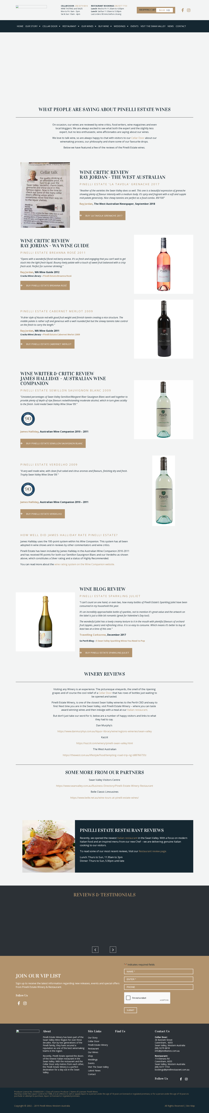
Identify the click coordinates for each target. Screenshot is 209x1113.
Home (20, 26)
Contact (181, 26)
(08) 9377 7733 (120, 6)
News (171, 26)
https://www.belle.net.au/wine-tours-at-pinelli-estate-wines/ (104, 797)
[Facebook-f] (19, 1003)
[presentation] (147, 998)
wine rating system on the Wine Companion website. (84, 564)
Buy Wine (103, 26)
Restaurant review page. (153, 851)
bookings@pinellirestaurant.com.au (172, 1069)
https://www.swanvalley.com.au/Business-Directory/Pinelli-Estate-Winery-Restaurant (104, 785)
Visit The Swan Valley (153, 26)
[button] (95, 950)
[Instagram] (189, 10)
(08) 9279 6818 (81, 6)
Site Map (190, 1105)
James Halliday (29, 431)
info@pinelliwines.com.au (167, 1050)
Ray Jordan (86, 203)
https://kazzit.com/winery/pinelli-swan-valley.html (104, 743)
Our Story (31, 26)
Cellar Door (50, 26)
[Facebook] (183, 10)
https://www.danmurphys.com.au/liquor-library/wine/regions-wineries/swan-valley (104, 731)
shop (90, 1055)
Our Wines (87, 26)
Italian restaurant (137, 709)
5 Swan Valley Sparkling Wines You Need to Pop (120, 640)
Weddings (119, 26)
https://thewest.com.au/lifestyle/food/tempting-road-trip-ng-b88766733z (104, 755)
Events (134, 26)
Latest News (94, 1070)
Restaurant (69, 26)
